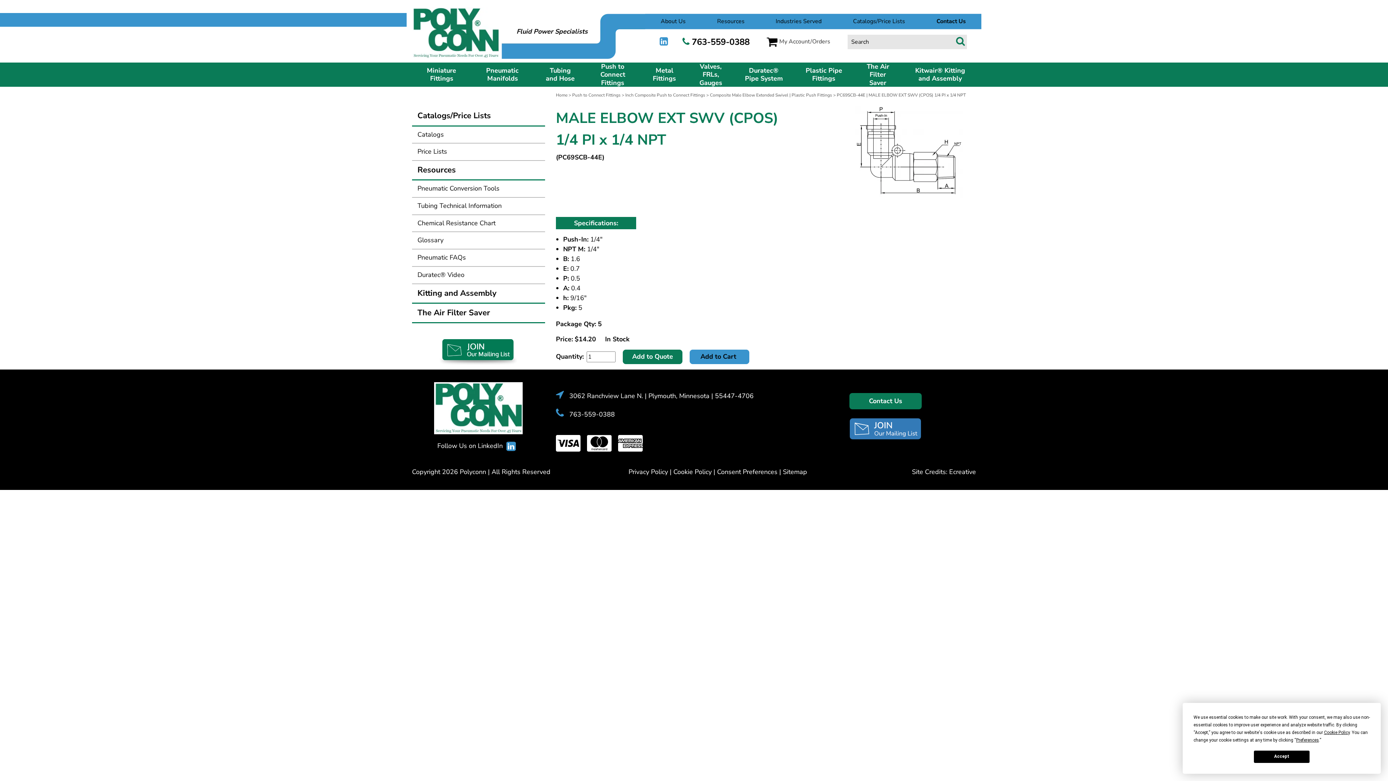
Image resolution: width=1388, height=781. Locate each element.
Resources (731, 21)
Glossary (430, 240)
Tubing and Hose (560, 74)
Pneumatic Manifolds (502, 74)
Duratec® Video (440, 274)
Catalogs (430, 134)
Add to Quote (652, 356)
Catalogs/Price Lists (879, 21)
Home (561, 95)
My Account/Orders (804, 42)
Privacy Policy (648, 472)
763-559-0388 (721, 42)
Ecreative (962, 472)
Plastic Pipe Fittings (824, 74)
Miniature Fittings (441, 74)
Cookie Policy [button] (1337, 732)
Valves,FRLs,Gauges (710, 75)
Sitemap (795, 472)
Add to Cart (719, 356)
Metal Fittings (664, 74)
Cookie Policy (692, 472)
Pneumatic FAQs (441, 257)
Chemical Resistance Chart (456, 223)
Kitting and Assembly (457, 293)
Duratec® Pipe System (764, 74)
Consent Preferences (747, 472)
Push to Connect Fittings (612, 75)
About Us (673, 21)
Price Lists (432, 151)
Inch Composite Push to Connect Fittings (665, 95)
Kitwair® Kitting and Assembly (940, 74)
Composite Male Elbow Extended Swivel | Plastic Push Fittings (771, 95)
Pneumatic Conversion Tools (458, 188)
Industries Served (799, 21)
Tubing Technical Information (459, 205)
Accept (1281, 756)
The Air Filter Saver (878, 75)
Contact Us (885, 401)
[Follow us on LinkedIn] (664, 41)
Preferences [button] (1307, 740)
